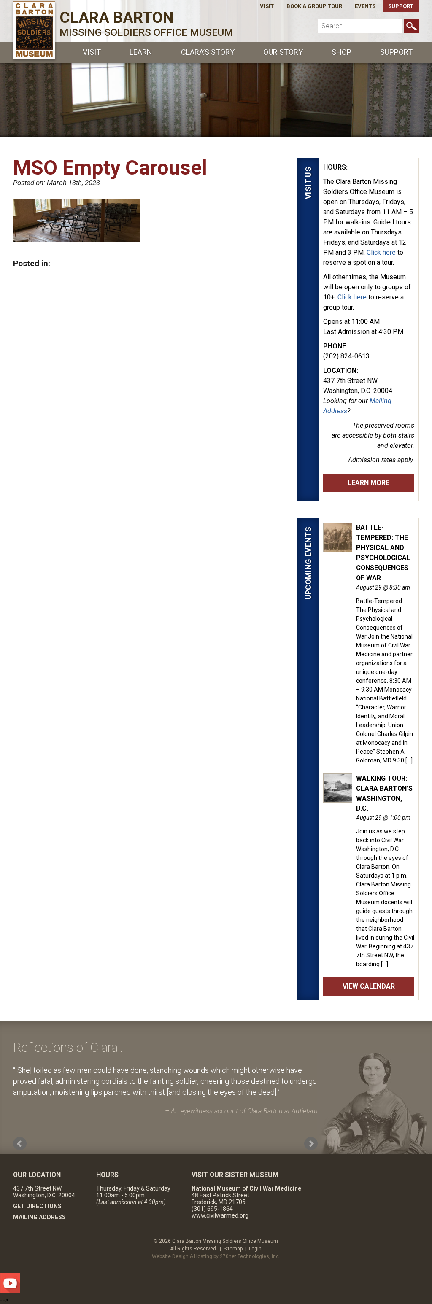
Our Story (283, 52)
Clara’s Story (208, 52)
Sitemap (233, 1249)
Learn (141, 52)
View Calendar (369, 986)
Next (311, 1143)
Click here (381, 252)
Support (400, 6)
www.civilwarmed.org (220, 1215)
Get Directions (37, 1206)
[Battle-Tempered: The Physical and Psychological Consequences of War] (337, 547)
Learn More (368, 483)
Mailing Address (39, 1217)
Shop (341, 52)
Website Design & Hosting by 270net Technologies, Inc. (216, 1256)
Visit (267, 6)
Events (365, 6)
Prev (20, 1143)
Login (255, 1249)
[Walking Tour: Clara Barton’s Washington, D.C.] (337, 798)
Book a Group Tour (314, 6)
